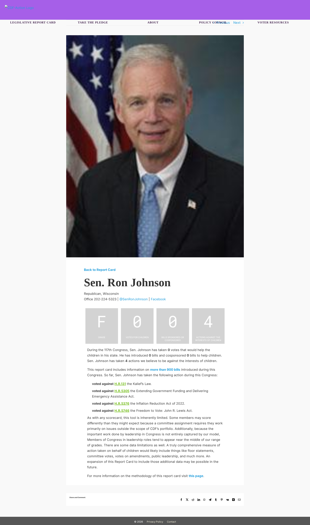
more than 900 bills (165, 370)
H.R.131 (120, 384)
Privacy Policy (155, 521)
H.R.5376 (121, 403)
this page (196, 476)
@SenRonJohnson (133, 299)
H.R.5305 (121, 391)
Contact (171, 521)
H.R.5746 (121, 411)
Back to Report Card (100, 270)
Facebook (158, 299)
